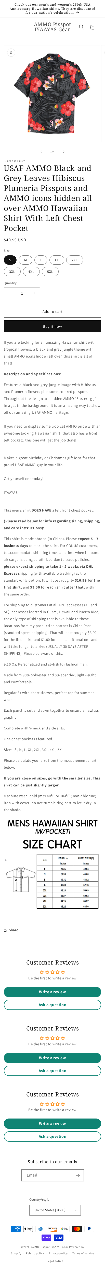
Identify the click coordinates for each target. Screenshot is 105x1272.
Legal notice (55, 1261)
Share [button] (13, 930)
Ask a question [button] (52, 1004)
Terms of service (83, 1253)
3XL (12, 271)
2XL (75, 260)
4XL (31, 271)
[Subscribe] (78, 1175)
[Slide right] (63, 151)
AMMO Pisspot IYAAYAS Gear (50, 1247)
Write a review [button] (52, 992)
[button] (10, 27)
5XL (50, 271)
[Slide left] (41, 151)
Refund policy (35, 1253)
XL (57, 260)
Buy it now (52, 326)
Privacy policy (58, 1253)
